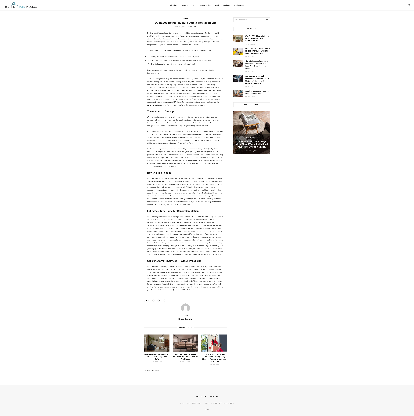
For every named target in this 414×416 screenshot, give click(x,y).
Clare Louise (185, 318)
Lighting (173, 5)
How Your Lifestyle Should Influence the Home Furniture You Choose (185, 356)
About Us (214, 396)
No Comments (192, 27)
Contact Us (201, 396)
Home (194, 5)
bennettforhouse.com (224, 403)
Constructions (205, 5)
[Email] (134, 57)
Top (207, 409)
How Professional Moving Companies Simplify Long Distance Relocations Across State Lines (214, 357)
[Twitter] (134, 46)
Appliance (227, 5)
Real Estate (239, 5)
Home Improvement (252, 137)
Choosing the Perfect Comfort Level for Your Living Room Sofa (156, 356)
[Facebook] (134, 40)
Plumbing (184, 5)
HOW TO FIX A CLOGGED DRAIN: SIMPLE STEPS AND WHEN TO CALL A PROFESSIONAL (257, 51)
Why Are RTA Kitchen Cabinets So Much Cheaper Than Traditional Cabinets (257, 38)
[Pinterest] (134, 51)
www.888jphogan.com (170, 290)
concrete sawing (153, 105)
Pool (217, 5)
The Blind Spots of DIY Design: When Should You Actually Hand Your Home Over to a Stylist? (252, 144)
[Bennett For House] (21, 5)
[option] (251, 132)
